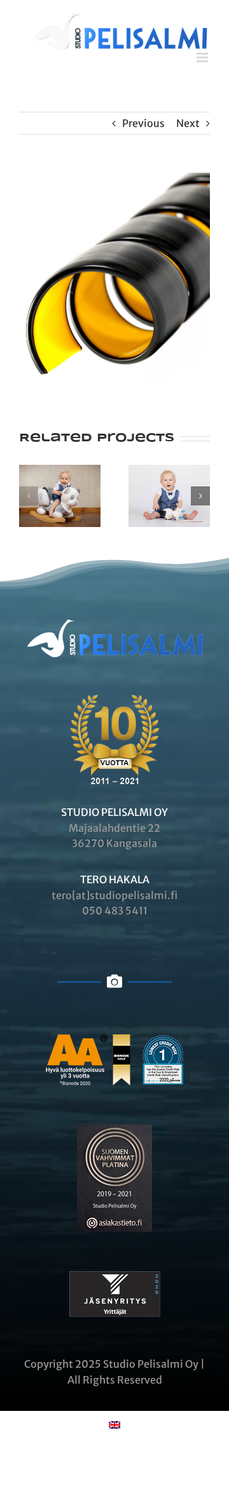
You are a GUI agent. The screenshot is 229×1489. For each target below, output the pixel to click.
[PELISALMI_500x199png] (114, 594)
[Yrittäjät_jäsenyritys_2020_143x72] (114, 1276)
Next (188, 123)
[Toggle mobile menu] (203, 57)
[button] (28, 495)
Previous (143, 123)
